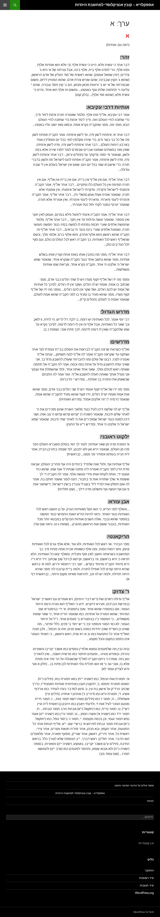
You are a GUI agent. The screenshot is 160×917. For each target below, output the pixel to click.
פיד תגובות (147, 885)
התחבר (149, 870)
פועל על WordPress (143, 912)
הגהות (150, 801)
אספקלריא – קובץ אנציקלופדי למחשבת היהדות (114, 5)
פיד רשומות (146, 878)
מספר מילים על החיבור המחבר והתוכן (134, 785)
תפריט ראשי (5, 5)
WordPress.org (144, 893)
